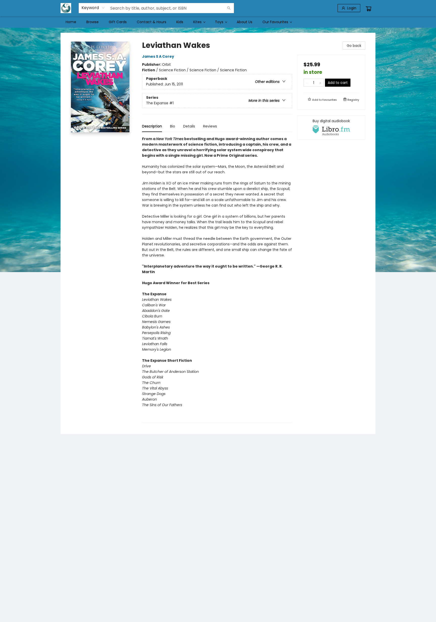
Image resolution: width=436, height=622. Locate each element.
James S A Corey (158, 56)
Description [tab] (152, 126)
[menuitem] (71, 22)
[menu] (218, 22)
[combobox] (93, 8)
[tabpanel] (217, 279)
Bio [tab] (172, 126)
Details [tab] (189, 126)
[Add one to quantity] (320, 82)
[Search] (229, 8)
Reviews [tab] (210, 126)
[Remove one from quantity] (307, 82)
